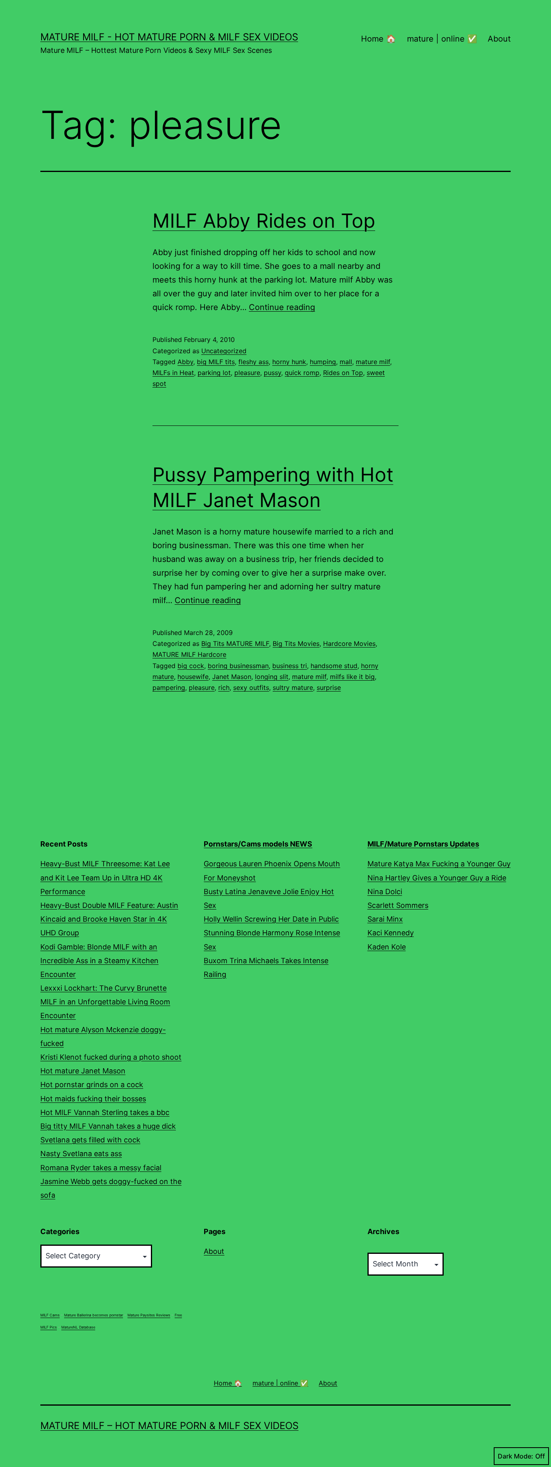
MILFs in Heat (173, 373)
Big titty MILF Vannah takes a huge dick (108, 1126)
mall (346, 362)
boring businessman (238, 666)
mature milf (373, 362)
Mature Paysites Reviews (148, 1315)
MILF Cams (50, 1315)
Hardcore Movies (349, 643)
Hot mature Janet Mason (82, 1071)
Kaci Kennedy (390, 932)
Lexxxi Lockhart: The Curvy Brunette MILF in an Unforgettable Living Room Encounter (105, 1002)
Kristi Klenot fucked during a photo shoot (111, 1057)
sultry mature (293, 687)
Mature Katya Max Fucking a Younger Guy (439, 863)
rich (224, 687)
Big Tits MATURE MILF (235, 643)
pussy (272, 373)
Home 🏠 (378, 39)
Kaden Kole (386, 947)
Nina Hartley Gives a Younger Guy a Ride (436, 878)
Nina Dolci (384, 891)
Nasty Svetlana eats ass (81, 1153)
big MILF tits (216, 362)
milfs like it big (352, 677)
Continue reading (282, 307)
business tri (289, 666)
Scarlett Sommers (397, 905)
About (499, 39)
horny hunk (289, 362)
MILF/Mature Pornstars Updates (423, 844)
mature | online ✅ (442, 39)
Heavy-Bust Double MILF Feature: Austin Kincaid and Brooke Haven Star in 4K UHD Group (109, 919)
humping (323, 362)
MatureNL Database (78, 1327)
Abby (185, 362)
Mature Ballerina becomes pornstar (93, 1315)
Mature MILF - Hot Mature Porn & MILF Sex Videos (169, 37)
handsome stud (334, 666)
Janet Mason (231, 677)
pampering (168, 687)
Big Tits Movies (296, 643)
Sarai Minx (385, 919)
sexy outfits (251, 687)
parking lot (214, 373)
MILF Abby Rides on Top (263, 221)
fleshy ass (253, 362)
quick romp (302, 373)
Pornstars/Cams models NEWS (258, 844)
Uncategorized (223, 351)
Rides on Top (343, 373)
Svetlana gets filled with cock (90, 1140)
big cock (190, 666)
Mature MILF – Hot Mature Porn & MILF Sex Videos (169, 1425)
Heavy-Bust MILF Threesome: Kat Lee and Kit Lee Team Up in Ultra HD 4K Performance (105, 877)
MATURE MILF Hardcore (189, 654)
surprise (329, 687)
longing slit (271, 677)
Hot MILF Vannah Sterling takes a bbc (104, 1112)
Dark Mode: (515, 1456)
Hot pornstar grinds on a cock (91, 1084)
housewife (193, 677)
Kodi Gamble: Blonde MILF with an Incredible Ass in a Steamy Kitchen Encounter (99, 961)
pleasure (247, 373)
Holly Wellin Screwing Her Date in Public (271, 919)
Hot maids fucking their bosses (93, 1098)
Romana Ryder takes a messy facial (100, 1167)
